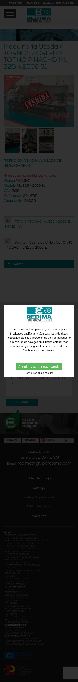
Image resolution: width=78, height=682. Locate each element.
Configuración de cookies (39, 373)
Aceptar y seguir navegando (39, 366)
